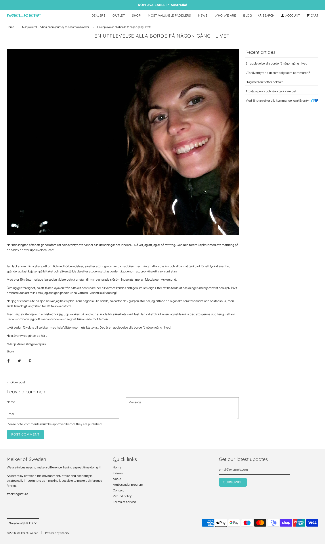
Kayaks (118, 473)
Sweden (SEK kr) (21, 523)
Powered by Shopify (57, 532)
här (43, 336)
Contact (118, 490)
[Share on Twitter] (19, 360)
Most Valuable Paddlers (169, 15)
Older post (17, 382)
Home (10, 27)
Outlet (119, 15)
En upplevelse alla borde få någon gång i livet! (276, 63)
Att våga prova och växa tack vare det (270, 91)
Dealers (98, 15)
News (202, 15)
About (117, 479)
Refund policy (122, 496)
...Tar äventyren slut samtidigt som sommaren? (277, 73)
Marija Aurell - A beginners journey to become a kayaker (55, 27)
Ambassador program (128, 485)
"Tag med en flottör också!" (264, 82)
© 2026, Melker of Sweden (22, 532)
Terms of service (124, 502)
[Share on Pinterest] (30, 360)
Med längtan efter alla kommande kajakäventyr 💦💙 (281, 101)
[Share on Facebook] (8, 360)
